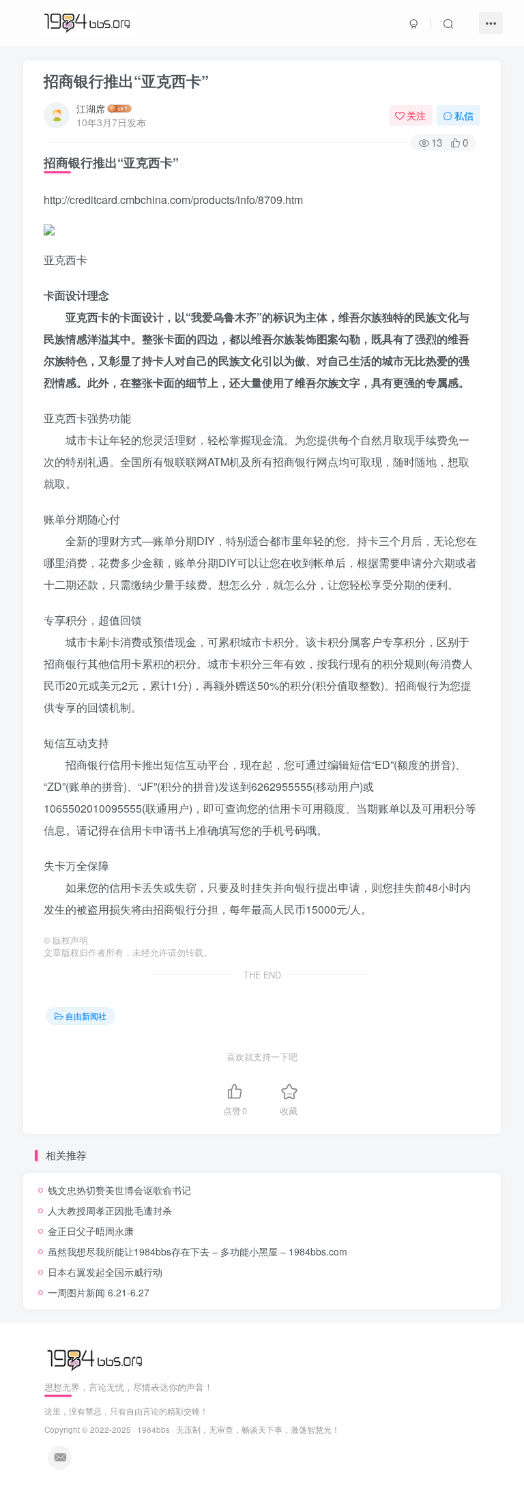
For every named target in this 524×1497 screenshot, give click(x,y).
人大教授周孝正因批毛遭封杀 (110, 1210)
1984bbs (153, 1429)
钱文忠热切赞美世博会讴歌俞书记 (119, 1190)
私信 (464, 115)
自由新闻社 (86, 1015)
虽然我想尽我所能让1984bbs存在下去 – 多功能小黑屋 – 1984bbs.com (197, 1251)
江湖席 (90, 108)
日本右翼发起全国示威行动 (105, 1272)
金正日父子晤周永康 (91, 1231)
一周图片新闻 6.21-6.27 (98, 1292)
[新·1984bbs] (96, 1358)
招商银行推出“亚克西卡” (126, 80)
